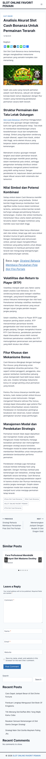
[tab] (18, 570)
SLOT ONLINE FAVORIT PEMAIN (15, 504)
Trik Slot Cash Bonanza (12, 508)
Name (7, 631)
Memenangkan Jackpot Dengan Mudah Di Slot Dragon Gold (36, 525)
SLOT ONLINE (8, 16)
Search (6, 676)
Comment (9, 600)
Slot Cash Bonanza (11, 120)
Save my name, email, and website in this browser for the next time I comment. (22, 659)
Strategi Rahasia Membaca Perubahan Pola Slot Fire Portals (23, 265)
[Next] (40, 559)
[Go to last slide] (6, 559)
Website (7, 652)
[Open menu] (41, 4)
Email (7, 642)
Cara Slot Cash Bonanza (13, 499)
